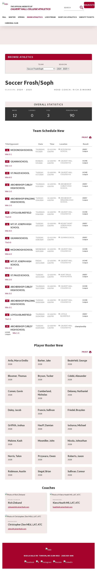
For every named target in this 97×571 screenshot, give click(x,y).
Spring (21, 17)
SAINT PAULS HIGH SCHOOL (66, 276)
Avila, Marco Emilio (18, 360)
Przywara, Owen (47, 456)
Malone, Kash (15, 440)
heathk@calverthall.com (62, 507)
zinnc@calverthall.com (17, 529)
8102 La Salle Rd (31, 555)
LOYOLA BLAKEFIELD (65, 315)
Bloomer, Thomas (17, 375)
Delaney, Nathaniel (78, 391)
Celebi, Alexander (77, 375)
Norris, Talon (15, 456)
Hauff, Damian (45, 425)
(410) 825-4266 (67, 555)
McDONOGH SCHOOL (65, 150)
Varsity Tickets (86, 17)
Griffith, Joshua (16, 425)
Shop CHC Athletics (67, 17)
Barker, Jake (44, 360)
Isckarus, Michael (77, 425)
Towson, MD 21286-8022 (49, 555)
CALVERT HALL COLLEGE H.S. (66, 162)
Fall (4, 17)
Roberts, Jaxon (76, 456)
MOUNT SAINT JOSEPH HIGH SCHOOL (66, 225)
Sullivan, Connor (76, 471)
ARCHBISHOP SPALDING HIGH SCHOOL (66, 200)
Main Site (89, 5)
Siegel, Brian (44, 471)
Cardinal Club (11, 23)
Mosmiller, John (46, 440)
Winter (12, 17)
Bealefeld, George (77, 360)
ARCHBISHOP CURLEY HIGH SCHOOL (65, 186)
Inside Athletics (35, 17)
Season (63, 64)
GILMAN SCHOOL (67, 237)
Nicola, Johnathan (77, 440)
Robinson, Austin (17, 471)
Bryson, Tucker (45, 375)
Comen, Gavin (15, 391)
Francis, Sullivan (46, 410)
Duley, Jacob (14, 410)
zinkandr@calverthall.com (18, 507)
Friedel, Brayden (76, 410)
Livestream (50, 17)
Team (41, 64)
